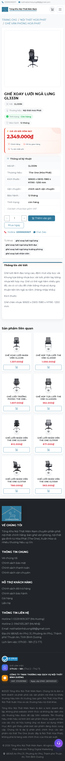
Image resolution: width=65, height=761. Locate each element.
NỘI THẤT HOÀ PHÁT (33, 19)
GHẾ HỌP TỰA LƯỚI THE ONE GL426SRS (48, 397)
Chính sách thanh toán (15, 567)
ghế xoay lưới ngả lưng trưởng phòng (24, 249)
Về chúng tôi (9, 558)
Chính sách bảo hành (14, 593)
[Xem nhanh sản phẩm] (16, 349)
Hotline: (19, 232)
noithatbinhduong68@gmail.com (35, 2)
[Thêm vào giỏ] (16, 367)
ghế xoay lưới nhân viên (17, 253)
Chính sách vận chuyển (16, 572)
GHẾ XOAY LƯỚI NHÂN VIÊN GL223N (16, 356)
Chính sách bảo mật (14, 563)
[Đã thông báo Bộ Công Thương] (10, 659)
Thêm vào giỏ (43, 218)
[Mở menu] (60, 9)
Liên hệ (6, 603)
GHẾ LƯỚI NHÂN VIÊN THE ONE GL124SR (16, 439)
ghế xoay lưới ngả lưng (27, 241)
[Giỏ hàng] (52, 9)
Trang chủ (9, 19)
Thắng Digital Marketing (40, 749)
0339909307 (10, 2)
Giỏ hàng (7, 598)
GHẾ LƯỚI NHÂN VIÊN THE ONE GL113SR (48, 480)
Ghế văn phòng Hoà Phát (23, 23)
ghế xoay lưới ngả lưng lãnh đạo (21, 245)
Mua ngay (14, 225)
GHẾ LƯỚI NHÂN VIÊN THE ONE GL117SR (16, 480)
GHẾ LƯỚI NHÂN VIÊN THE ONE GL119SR (48, 439)
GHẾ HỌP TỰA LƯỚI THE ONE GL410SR (48, 356)
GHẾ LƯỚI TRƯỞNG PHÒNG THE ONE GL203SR (17, 399)
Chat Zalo (41, 232)
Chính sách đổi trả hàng (16, 588)
